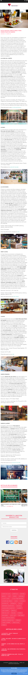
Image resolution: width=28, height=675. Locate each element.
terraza (18, 620)
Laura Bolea (3, 506)
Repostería (5, 615)
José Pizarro (5, 610)
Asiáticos (15, 593)
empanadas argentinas (8, 605)
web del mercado (14, 167)
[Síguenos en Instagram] (20, 542)
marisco (13, 610)
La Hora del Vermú (16, 107)
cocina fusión (6, 598)
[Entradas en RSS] (16, 542)
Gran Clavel (16, 296)
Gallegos (18, 605)
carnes (15, 596)
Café (9, 596)
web (18, 231)
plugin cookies (25, 673)
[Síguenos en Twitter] (12, 542)
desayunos (13, 603)
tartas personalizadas (8, 617)
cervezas (21, 596)
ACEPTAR (14, 673)
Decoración (5, 603)
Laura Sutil (23, 506)
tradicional (16, 622)
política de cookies (6, 672)
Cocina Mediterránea (17, 598)
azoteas (22, 593)
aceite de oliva (6, 593)
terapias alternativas (8, 620)
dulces (20, 603)
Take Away (21, 615)
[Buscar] (25, 0)
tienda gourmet (6, 622)
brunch (4, 596)
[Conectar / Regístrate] (27, 0)
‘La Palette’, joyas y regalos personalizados (9, 634)
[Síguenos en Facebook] (7, 542)
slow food (13, 615)
